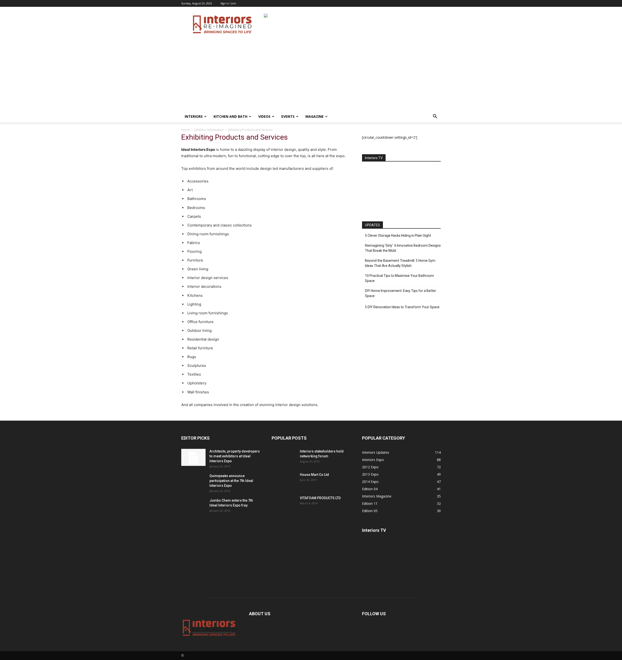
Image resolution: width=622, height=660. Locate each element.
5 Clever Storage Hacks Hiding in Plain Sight (398, 235)
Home (185, 130)
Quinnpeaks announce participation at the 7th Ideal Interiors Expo (231, 481)
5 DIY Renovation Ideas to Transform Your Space (402, 307)
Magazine (314, 116)
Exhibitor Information (209, 130)
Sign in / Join (228, 3)
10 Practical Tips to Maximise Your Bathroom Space (399, 278)
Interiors (194, 116)
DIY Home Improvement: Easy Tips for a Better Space (400, 293)
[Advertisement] (311, 74)
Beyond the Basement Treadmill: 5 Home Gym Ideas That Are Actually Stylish (400, 263)
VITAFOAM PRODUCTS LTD (320, 498)
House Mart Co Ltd (314, 475)
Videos (264, 116)
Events (287, 116)
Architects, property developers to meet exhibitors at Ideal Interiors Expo (234, 456)
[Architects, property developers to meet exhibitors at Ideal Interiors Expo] (193, 457)
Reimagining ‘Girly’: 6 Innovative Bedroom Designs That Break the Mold (403, 248)
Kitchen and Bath (230, 116)
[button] (435, 117)
